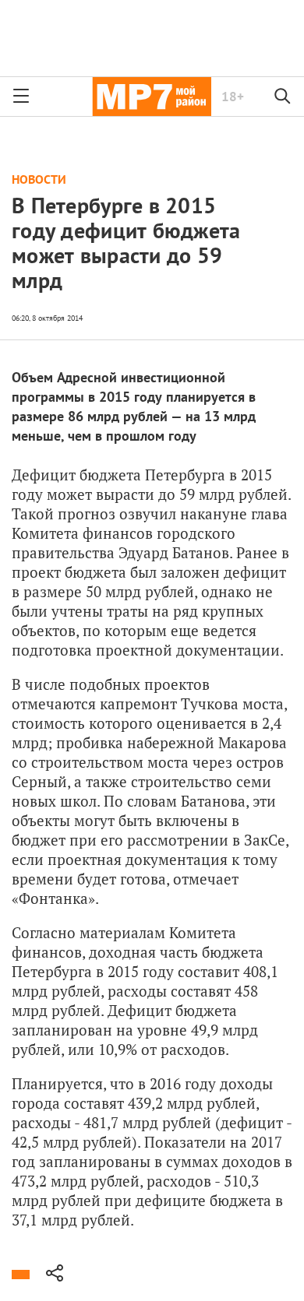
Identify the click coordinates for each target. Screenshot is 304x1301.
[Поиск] (283, 96)
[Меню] (21, 96)
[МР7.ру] (151, 96)
